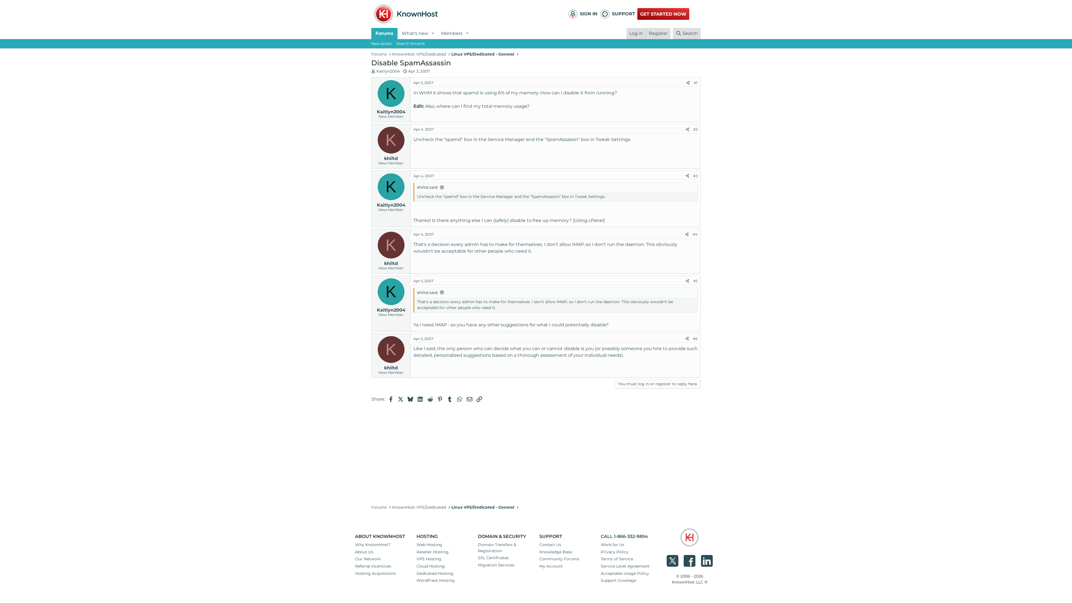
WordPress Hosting (436, 580)
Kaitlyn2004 (388, 71)
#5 (695, 281)
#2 (695, 129)
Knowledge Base (555, 551)
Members (452, 33)
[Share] (688, 83)
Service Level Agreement (625, 566)
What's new (415, 33)
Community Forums (559, 558)
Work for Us (612, 544)
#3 (695, 176)
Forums (384, 33)
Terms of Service (617, 558)
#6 (695, 338)
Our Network (368, 558)
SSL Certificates (493, 557)
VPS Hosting (429, 558)
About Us (364, 551)
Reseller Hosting (433, 551)
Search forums (410, 43)
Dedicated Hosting (435, 573)
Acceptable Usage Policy (625, 573)
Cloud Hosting (431, 566)
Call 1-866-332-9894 (624, 536)
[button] (433, 33)
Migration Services (496, 565)
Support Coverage (618, 580)
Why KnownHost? (373, 544)
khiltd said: (427, 187)
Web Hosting (429, 544)
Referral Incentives (373, 566)
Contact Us (550, 544)
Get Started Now (663, 14)
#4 (695, 234)
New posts (381, 43)
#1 (696, 82)
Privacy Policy (614, 551)
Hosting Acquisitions (375, 573)
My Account (551, 566)
